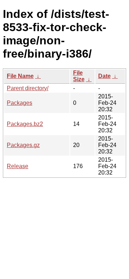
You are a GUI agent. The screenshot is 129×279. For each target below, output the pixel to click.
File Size (79, 76)
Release (17, 166)
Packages (19, 103)
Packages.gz (23, 145)
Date (104, 76)
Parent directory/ (27, 88)
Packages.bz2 (25, 124)
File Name (20, 76)
